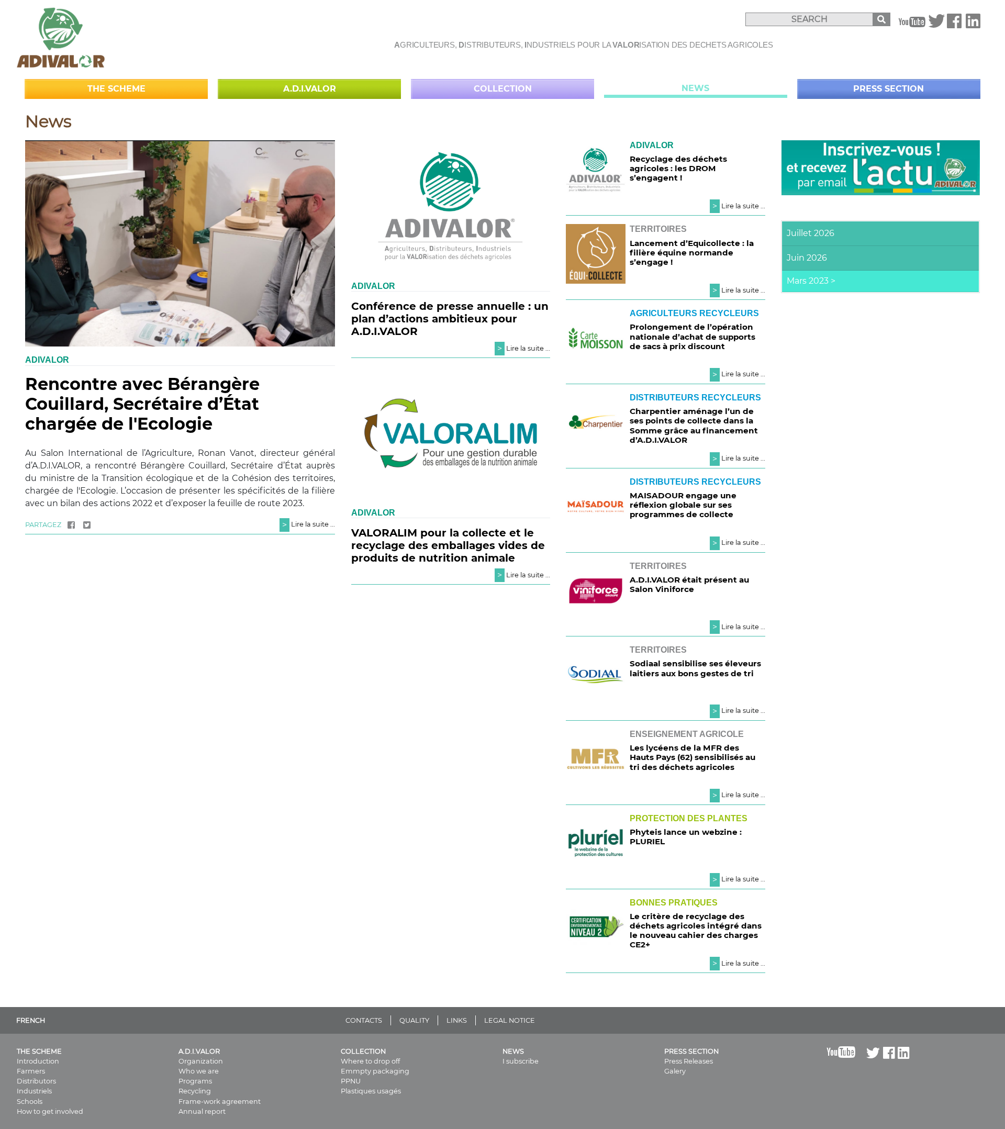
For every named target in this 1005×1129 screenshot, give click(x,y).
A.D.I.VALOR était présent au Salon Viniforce (689, 584)
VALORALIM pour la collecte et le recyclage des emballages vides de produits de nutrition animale (448, 545)
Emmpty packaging (375, 1071)
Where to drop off (370, 1061)
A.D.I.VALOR (309, 89)
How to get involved (50, 1111)
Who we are (198, 1071)
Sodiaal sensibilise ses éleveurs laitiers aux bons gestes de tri (695, 668)
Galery (675, 1071)
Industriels (34, 1091)
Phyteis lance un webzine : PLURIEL (686, 836)
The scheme (116, 89)
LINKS (456, 1020)
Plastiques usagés (371, 1091)
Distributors (36, 1081)
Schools (29, 1101)
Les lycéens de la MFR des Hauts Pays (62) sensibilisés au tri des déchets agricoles (692, 757)
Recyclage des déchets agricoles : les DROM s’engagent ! (678, 168)
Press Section (888, 89)
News (695, 88)
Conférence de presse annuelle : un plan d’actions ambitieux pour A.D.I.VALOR (450, 319)
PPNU (351, 1081)
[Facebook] (954, 24)
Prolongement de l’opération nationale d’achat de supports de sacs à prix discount (692, 336)
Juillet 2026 (810, 233)
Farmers (31, 1071)
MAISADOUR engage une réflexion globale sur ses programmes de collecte (683, 504)
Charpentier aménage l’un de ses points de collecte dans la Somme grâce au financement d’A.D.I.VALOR (694, 425)
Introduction (38, 1061)
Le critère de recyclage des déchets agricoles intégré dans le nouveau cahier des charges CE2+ (696, 930)
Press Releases (688, 1061)
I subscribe (520, 1061)
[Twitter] (936, 24)
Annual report (202, 1111)
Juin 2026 (807, 258)
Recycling (194, 1091)
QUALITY (414, 1020)
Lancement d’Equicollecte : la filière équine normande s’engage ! (692, 252)
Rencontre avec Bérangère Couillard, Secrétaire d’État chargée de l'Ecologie (142, 404)
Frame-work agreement (219, 1101)
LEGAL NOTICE (509, 1020)
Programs (195, 1081)
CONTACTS (363, 1020)
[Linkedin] (973, 24)
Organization (200, 1061)
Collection (503, 89)
